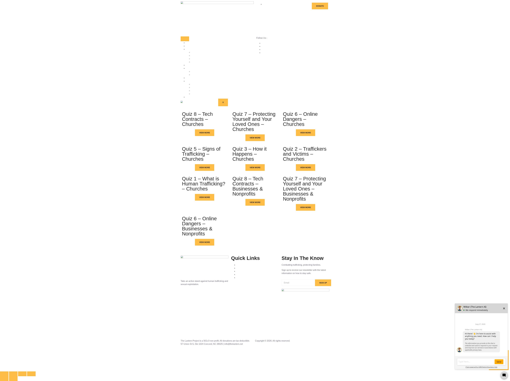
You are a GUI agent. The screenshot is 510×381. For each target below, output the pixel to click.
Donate (194, 52)
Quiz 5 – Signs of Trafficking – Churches (201, 154)
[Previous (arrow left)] (4, 378)
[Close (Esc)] (31, 373)
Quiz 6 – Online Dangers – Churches (300, 119)
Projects (190, 65)
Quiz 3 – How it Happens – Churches (249, 154)
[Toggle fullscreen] (13, 373)
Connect (190, 78)
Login (194, 75)
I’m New (195, 71)
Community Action (199, 90)
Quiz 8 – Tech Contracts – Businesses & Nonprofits (247, 186)
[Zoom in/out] (4, 373)
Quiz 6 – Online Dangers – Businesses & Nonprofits (199, 226)
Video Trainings (193, 68)
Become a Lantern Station (203, 55)
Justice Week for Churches (203, 59)
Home (189, 43)
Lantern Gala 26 (193, 97)
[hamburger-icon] (185, 38)
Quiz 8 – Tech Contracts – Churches (197, 119)
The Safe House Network (203, 94)
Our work (190, 81)
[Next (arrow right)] (13, 378)
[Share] (22, 373)
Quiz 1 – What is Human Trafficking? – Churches (203, 184)
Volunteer (195, 62)
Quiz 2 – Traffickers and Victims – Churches (304, 154)
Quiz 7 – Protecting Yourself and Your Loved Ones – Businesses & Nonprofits (304, 189)
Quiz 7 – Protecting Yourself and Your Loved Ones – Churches (253, 121)
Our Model (196, 84)
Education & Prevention (202, 87)
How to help (191, 49)
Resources (191, 46)
